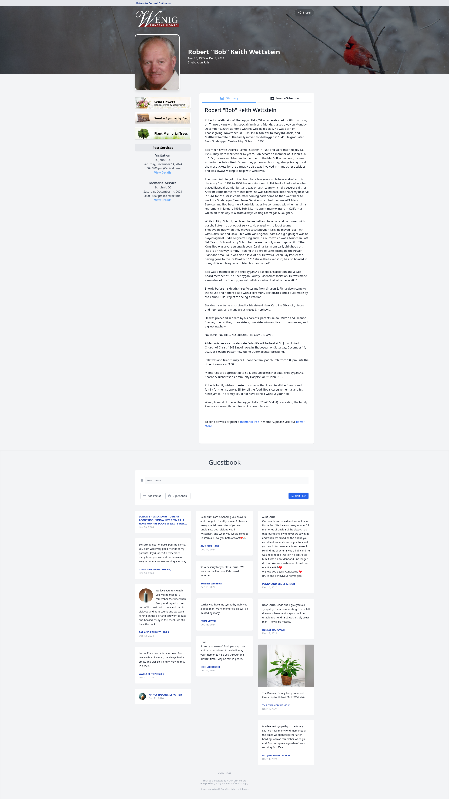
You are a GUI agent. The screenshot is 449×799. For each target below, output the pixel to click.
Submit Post (298, 495)
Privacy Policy (214, 783)
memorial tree (249, 422)
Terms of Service (234, 783)
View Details (162, 172)
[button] (286, 666)
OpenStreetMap (228, 789)
